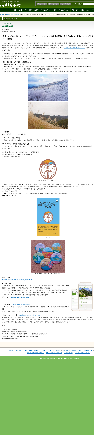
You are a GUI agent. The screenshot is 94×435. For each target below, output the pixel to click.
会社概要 (18, 350)
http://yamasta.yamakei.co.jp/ (20, 297)
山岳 (15, 10)
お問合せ (73, 350)
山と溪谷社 (10, 4)
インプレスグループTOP (82, 353)
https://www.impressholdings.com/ (29, 315)
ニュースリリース (46, 350)
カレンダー (75, 10)
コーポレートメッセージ (31, 350)
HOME (2, 14)
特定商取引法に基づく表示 (35, 353)
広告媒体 (65, 350)
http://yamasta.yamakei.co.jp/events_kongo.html (17, 279)
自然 (20, 10)
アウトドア (28, 10)
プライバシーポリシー (85, 350)
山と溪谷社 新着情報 (12, 14)
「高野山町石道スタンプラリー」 (74, 48)
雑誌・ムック (86, 10)
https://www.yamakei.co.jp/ (21, 304)
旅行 (55, 10)
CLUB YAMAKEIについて (54, 353)
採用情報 (57, 350)
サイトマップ (68, 353)
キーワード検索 (77, 4)
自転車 (36, 10)
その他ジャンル (64, 10)
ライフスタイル (46, 10)
